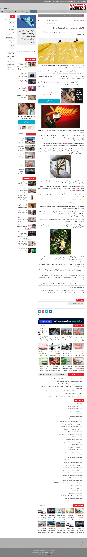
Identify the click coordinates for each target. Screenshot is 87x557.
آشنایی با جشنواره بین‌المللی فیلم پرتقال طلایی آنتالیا (70, 434)
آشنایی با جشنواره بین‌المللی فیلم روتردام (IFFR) (71, 473)
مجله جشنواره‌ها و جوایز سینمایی (75, 406)
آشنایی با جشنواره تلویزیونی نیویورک (74, 437)
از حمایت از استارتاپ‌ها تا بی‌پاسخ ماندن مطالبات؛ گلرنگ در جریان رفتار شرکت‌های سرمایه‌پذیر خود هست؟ (23, 235)
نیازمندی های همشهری (71, 1)
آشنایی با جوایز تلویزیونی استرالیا (75, 457)
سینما (70, 20)
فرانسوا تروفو (54, 181)
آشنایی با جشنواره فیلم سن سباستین (74, 408)
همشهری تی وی (56, 1)
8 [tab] (21, 51)
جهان (65, 12)
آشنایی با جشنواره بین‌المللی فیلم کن (68, 28)
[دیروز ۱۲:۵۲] (32, 97)
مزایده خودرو (11, 40)
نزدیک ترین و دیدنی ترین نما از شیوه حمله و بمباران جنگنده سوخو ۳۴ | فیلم (27, 36)
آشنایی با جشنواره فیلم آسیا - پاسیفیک (73, 432)
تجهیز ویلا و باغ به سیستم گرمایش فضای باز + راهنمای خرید (23, 183)
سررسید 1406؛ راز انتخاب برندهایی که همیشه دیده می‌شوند (23, 205)
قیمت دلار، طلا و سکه (78, 543)
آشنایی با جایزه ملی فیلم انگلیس (75, 447)
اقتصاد (61, 12)
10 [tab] (17, 51)
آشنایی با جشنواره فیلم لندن (76, 444)
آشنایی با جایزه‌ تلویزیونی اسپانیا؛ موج (74, 439)
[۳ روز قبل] (32, 243)
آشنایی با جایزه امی (78, 414)
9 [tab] (19, 51)
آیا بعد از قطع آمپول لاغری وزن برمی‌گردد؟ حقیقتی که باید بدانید (23, 243)
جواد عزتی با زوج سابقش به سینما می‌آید (73, 393)
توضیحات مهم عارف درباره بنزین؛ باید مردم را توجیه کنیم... (23, 74)
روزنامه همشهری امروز (81, 1)
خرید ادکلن (12, 32)
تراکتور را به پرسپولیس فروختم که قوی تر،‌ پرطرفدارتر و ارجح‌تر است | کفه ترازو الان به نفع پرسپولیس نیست (22, 66)
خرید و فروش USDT (9, 20)
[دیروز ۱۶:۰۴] (32, 205)
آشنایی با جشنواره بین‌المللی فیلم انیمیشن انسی (71, 501)
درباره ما (81, 541)
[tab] (76, 374)
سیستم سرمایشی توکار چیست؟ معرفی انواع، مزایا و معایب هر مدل (23, 219)
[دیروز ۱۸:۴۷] (32, 88)
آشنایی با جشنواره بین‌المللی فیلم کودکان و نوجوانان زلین (69, 421)
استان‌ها (22, 12)
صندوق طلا (12, 59)
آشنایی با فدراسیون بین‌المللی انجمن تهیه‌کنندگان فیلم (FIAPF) (68, 496)
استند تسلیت (11, 43)
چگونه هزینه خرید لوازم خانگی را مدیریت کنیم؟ (23, 211)
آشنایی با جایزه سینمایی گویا (76, 455)
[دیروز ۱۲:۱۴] (32, 64)
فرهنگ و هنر (34, 12)
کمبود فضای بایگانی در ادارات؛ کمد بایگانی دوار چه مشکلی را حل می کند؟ (22, 198)
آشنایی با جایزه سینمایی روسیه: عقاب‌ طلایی (72, 470)
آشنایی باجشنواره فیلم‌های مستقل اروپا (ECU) (72, 429)
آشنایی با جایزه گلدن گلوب (76, 485)
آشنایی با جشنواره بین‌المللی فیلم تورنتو (73, 465)
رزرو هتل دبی (11, 67)
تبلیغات (81, 545)
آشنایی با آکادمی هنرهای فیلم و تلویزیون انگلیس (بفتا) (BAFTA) (68, 483)
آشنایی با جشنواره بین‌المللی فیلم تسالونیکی (72, 475)
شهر (52, 12)
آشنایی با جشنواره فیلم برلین (75, 491)
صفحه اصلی (81, 20)
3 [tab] (30, 51)
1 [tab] (34, 51)
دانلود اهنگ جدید (10, 64)
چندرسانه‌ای (16, 12)
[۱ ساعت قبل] (26, 21)
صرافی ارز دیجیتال (10, 56)
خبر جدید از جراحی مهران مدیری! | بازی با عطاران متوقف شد (69, 384)
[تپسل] (39, 86)
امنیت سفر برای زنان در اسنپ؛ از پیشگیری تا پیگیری (23, 250)
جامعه (56, 12)
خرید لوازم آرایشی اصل (9, 35)
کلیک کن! (49, 101)
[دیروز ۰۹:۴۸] (32, 233)
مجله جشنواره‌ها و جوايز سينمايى (76, 303)
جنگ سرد (64, 143)
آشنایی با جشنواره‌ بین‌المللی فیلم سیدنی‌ (73, 442)
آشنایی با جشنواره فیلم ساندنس (75, 478)
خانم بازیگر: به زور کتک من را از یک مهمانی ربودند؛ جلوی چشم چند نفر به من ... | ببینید (63, 391)
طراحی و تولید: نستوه (43, 554)
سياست (70, 12)
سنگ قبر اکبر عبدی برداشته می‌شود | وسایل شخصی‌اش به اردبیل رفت (67, 379)
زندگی (44, 12)
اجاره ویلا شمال (11, 29)
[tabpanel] (26, 30)
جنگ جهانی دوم (55, 71)
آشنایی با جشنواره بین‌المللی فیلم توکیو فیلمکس (71, 426)
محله (48, 12)
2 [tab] (32, 51)
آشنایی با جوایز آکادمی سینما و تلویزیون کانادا (72, 452)
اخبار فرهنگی (75, 20)
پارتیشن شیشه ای (10, 61)
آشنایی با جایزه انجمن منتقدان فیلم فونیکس (72, 480)
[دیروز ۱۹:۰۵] (32, 81)
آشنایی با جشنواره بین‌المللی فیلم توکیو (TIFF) (72, 462)
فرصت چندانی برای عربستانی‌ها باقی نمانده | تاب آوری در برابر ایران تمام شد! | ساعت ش (62, 16)
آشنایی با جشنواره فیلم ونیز (76, 416)
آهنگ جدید (12, 45)
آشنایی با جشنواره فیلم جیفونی (75, 488)
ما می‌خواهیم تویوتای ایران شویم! (23, 81)
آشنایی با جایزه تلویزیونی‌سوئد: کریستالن (73, 449)
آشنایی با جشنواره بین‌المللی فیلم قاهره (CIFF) (72, 467)
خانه (83, 12)
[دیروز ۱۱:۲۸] (32, 74)
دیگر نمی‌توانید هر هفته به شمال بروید (22, 96)
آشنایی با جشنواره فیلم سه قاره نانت (74, 419)
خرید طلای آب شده (10, 37)
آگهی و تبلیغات (63, 1)
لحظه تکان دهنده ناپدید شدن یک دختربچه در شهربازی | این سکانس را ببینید (65, 396)
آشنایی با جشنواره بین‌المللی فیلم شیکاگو (73, 460)
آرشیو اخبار (76, 12)
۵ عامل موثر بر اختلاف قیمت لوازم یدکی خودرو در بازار (22, 226)
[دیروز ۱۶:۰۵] (32, 183)
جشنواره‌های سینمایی (73, 68)
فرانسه (77, 190)
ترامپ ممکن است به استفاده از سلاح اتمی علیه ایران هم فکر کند (23, 88)
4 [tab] (28, 51)
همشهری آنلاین (77, 6)
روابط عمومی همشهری (47, 1)
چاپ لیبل (12, 51)
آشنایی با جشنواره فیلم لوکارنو (75, 493)
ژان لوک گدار (46, 181)
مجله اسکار (79, 403)
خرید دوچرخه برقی (10, 48)
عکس (10, 12)
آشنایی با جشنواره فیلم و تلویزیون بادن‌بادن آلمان (71, 424)
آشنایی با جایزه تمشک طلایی (76, 411)
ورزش (27, 12)
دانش (39, 12)
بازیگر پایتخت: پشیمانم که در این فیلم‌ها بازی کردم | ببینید (69, 381)
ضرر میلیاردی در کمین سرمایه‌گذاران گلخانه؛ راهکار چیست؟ (23, 190)
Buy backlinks (11, 53)
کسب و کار (4, 12)
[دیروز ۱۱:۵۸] (32, 219)
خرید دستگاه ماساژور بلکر (9, 26)
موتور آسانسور (11, 22)
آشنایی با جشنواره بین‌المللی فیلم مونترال (73, 498)
